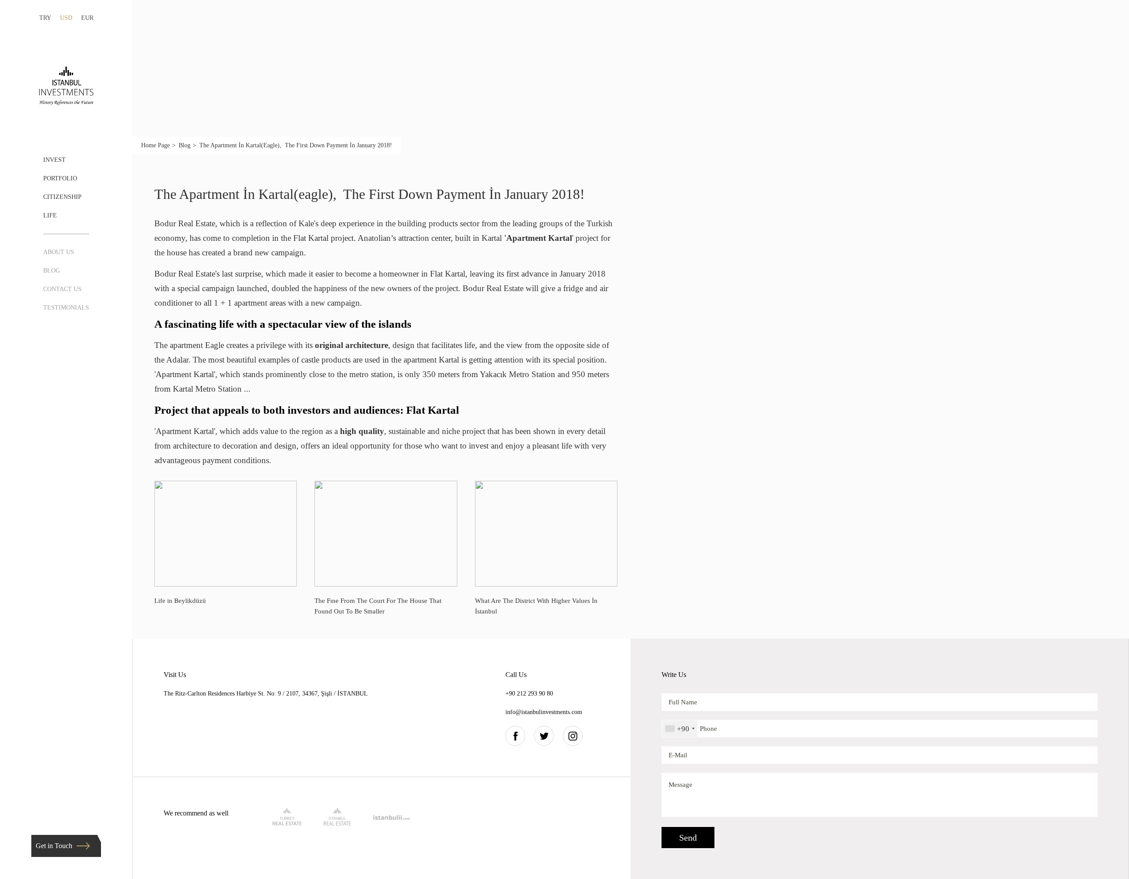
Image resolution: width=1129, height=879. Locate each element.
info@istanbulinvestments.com (543, 712)
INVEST (54, 160)
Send (688, 837)
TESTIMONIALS (66, 307)
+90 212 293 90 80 (529, 693)
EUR (87, 18)
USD (66, 18)
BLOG (51, 270)
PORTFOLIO (60, 178)
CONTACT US (62, 289)
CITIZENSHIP (62, 197)
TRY (45, 18)
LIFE (50, 215)
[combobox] (679, 728)
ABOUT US (58, 252)
